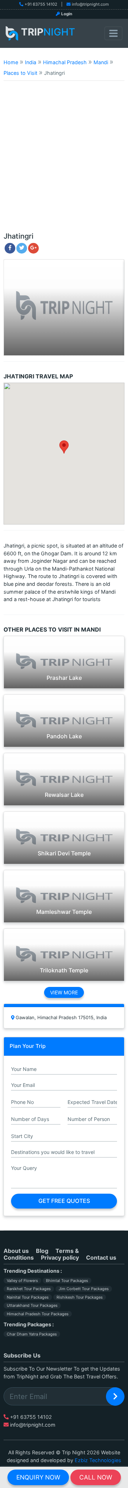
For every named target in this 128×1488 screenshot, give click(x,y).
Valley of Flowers (22, 1280)
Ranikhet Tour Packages (29, 1288)
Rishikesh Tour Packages (80, 1297)
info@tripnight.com (90, 4)
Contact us (101, 1257)
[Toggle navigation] (113, 33)
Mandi (101, 62)
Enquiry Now (38, 1477)
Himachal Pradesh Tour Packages (38, 1313)
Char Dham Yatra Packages (32, 1334)
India (30, 62)
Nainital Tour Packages (28, 1297)
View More (64, 992)
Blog (42, 1250)
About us (16, 1250)
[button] (64, 447)
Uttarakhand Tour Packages (32, 1305)
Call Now (95, 1477)
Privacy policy (60, 1257)
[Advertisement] (64, 159)
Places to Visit (20, 73)
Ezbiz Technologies (98, 1460)
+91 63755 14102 (41, 4)
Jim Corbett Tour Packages (84, 1288)
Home (11, 62)
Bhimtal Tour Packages (67, 1280)
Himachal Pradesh (65, 62)
